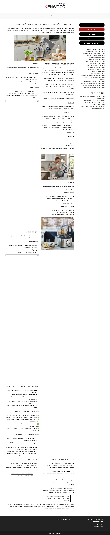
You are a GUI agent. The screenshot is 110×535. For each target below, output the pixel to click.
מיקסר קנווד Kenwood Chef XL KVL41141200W (92, 75)
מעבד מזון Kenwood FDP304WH (96, 69)
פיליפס (35, 463)
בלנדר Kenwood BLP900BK (97, 73)
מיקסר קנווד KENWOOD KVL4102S (95, 49)
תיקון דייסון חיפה (98, 524)
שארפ (35, 467)
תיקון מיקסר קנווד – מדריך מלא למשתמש (94, 100)
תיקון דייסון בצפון (98, 526)
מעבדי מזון (70, 183)
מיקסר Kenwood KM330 (98, 71)
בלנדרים (36, 64)
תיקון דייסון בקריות (98, 521)
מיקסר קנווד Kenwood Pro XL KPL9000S (94, 81)
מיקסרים (71, 103)
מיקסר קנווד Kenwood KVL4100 (96, 67)
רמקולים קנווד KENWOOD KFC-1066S (95, 55)
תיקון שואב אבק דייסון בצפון (95, 519)
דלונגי (52, 84)
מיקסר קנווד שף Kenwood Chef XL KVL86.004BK (92, 83)
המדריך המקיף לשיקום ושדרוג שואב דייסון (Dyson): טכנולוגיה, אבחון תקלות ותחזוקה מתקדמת (58, 498)
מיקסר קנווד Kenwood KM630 (96, 59)
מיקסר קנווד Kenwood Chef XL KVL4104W (93, 85)
